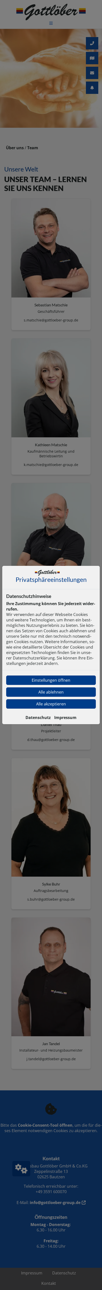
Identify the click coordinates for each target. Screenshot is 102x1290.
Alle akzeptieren (51, 704)
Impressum (65, 717)
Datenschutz (38, 717)
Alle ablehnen (51, 692)
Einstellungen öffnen (51, 680)
